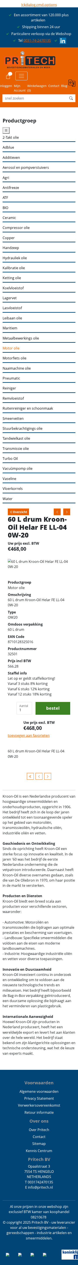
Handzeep (11, 248)
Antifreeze (11, 188)
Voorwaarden (39, 1083)
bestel (53, 708)
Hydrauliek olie (15, 258)
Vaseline (9, 479)
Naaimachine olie (17, 368)
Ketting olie (12, 278)
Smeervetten (13, 419)
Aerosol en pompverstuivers (26, 168)
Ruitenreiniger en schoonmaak (28, 408)
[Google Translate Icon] (71, 86)
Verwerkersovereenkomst (39, 1105)
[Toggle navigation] (21, 76)
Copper (9, 238)
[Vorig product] (39, 776)
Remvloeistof (13, 398)
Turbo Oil (10, 459)
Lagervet (10, 298)
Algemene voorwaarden (39, 1091)
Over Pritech (39, 1129)
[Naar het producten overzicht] (30, 776)
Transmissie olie (16, 449)
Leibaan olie (12, 318)
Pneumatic (11, 378)
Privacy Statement (39, 1098)
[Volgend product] (47, 776)
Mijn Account (20, 88)
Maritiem (10, 328)
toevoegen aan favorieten (29, 735)
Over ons (39, 1121)
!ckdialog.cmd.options (39, 4)
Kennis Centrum (39, 1150)
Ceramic (9, 218)
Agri (6, 178)
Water (8, 499)
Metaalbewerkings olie (21, 338)
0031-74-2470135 (37, 40)
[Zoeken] (71, 98)
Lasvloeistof (12, 308)
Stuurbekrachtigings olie (22, 428)
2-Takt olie (11, 137)
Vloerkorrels (13, 489)
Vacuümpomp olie (17, 469)
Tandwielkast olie (16, 438)
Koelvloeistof (13, 288)
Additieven (11, 158)
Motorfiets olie (14, 358)
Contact (53, 86)
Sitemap (39, 1143)
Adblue (8, 147)
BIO (5, 208)
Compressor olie (16, 228)
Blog (64, 86)
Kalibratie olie (14, 268)
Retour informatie (39, 1112)
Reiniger (9, 388)
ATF (5, 198)
